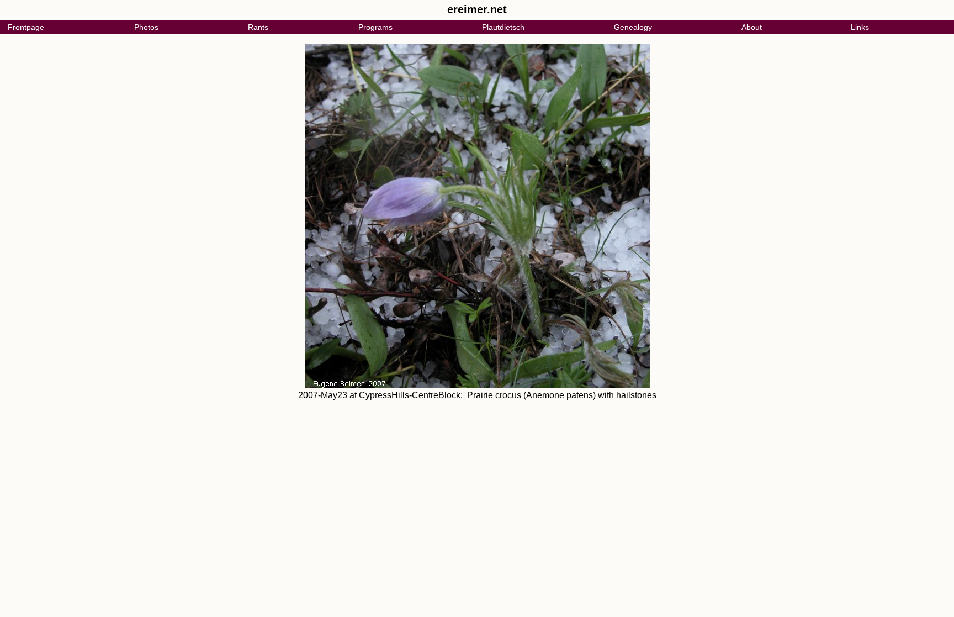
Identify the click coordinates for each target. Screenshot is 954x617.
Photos (146, 27)
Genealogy (633, 27)
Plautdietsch (503, 27)
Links (860, 27)
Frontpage (26, 27)
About (751, 27)
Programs (375, 27)
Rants (258, 27)
